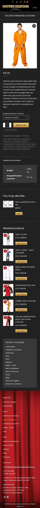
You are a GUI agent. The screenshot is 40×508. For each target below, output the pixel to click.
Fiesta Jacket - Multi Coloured (24, 251)
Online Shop (7, 406)
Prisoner (24, 146)
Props (8, 374)
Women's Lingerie (12, 381)
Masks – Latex (8, 427)
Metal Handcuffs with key (25, 203)
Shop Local (31, 146)
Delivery (6, 449)
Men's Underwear (12, 368)
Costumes (24, 141)
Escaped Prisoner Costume (13, 114)
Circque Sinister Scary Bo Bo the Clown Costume (25, 319)
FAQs (5, 453)
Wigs (7, 378)
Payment (6, 457)
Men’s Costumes (15, 136)
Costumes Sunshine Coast (22, 144)
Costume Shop (16, 141)
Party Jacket (21, 234)
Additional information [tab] (12, 160)
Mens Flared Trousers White (25, 268)
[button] (34, 26)
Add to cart (21, 125)
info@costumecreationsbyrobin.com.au (20, 467)
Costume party (7, 141)
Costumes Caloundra (9, 144)
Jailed (5, 146)
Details (19, 214)
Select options (21, 243)
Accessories (10, 347)
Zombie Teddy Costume (25, 301)
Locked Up (18, 146)
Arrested (10, 139)
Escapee (33, 144)
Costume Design (9, 402)
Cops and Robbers (25, 139)
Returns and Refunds (11, 441)
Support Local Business (10, 149)
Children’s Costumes (14, 350)
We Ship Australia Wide (23, 149)
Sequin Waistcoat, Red (25, 285)
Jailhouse (11, 146)
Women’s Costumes (13, 384)
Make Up (9, 362)
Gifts (7, 356)
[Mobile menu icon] (35, 7)
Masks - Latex (11, 365)
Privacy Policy (8, 445)
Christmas (10, 353)
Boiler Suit (16, 139)
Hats (7, 359)
